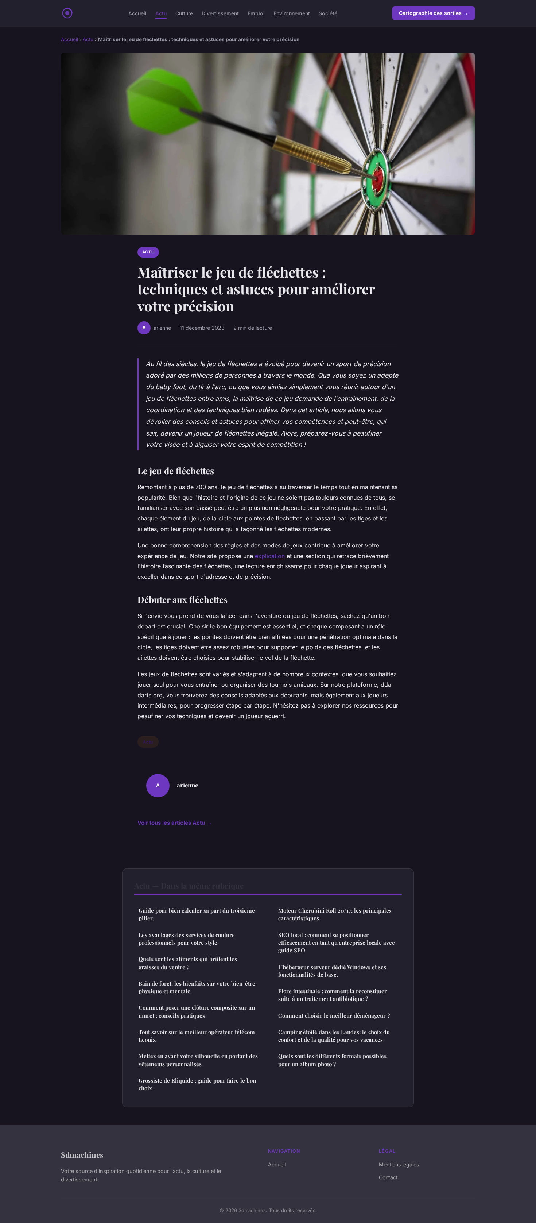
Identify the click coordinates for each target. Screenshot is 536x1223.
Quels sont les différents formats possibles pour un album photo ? (332, 1059)
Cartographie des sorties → (433, 13)
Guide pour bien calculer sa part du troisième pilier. (197, 914)
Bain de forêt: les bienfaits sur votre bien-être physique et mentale (197, 987)
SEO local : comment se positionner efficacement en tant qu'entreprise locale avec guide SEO (336, 942)
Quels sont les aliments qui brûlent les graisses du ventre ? (188, 962)
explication (270, 556)
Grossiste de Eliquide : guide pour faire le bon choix (197, 1084)
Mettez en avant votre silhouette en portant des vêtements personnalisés (198, 1059)
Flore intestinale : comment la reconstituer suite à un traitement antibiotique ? (332, 994)
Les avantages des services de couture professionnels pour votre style (187, 938)
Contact (388, 1177)
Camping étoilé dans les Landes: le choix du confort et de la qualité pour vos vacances (334, 1035)
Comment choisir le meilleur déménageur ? (334, 1015)
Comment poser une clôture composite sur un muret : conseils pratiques (197, 1011)
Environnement (291, 13)
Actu (161, 13)
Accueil (137, 13)
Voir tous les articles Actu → (174, 822)
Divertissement (220, 13)
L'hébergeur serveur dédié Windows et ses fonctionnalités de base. (332, 970)
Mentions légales (399, 1164)
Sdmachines (82, 1154)
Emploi (256, 13)
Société (328, 13)
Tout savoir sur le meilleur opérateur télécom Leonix (197, 1035)
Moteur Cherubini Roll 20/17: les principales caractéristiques (335, 914)
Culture (184, 13)
